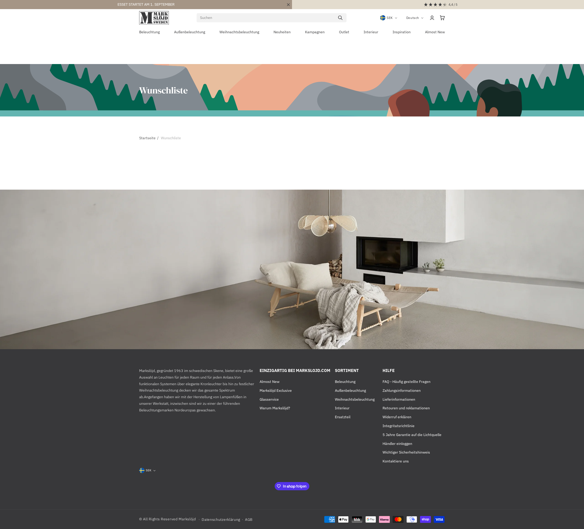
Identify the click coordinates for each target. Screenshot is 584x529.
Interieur (342, 408)
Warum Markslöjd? (275, 408)
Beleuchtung (345, 381)
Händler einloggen (397, 443)
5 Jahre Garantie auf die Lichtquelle (412, 434)
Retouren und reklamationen (406, 408)
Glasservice (269, 399)
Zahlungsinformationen (402, 390)
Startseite (147, 138)
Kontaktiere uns (396, 461)
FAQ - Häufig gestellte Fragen (406, 381)
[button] (442, 17)
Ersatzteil (342, 417)
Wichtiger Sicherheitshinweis (406, 452)
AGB (249, 519)
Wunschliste (171, 138)
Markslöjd (187, 519)
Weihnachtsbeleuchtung (355, 399)
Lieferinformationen (399, 399)
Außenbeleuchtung (350, 390)
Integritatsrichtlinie (399, 425)
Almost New (269, 381)
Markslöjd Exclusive (276, 390)
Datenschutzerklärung (221, 519)
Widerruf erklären (397, 417)
